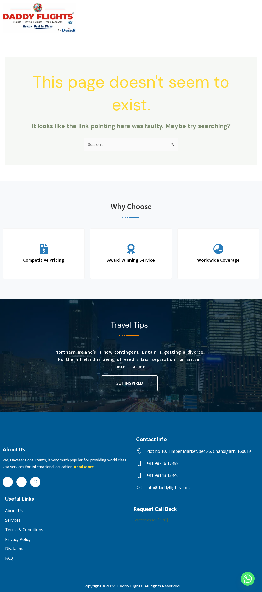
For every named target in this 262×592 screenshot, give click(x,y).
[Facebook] (8, 482)
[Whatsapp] (248, 579)
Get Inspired (129, 383)
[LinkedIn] (21, 482)
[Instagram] (35, 482)
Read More (84, 467)
